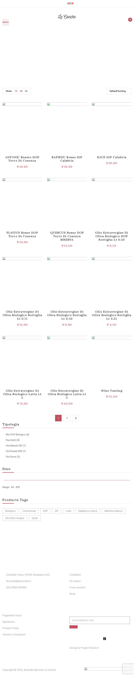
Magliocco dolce (87, 510)
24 (21, 91)
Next (75, 418)
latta (68, 510)
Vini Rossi (11, 456)
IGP (57, 510)
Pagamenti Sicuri (12, 615)
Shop (72, 593)
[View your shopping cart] (128, 22)
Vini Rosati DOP (14, 451)
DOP (45, 510)
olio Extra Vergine (15, 518)
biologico (10, 510)
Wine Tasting (111, 391)
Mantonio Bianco (113, 510)
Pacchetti (11, 440)
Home (62, 56)
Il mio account (77, 587)
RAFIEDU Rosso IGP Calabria (67, 159)
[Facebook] (96, 638)
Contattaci (75, 574)
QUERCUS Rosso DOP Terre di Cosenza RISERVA (67, 236)
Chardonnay (29, 510)
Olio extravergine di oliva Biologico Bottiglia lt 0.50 (67, 315)
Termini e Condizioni (14, 634)
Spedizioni (8, 621)
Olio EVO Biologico (16, 434)
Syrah (35, 518)
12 (16, 91)
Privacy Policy (10, 628)
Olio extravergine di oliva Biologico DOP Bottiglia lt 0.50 (111, 236)
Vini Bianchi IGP (14, 445)
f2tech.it (94, 647)
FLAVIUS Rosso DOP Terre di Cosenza (22, 234)
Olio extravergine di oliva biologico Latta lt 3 (67, 394)
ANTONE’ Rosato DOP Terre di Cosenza (22, 159)
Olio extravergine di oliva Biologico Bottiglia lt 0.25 (111, 315)
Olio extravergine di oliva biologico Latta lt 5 (22, 394)
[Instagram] (100, 638)
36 (26, 91)
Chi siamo (75, 581)
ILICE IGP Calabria (111, 157)
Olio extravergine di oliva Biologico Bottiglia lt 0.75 (22, 315)
